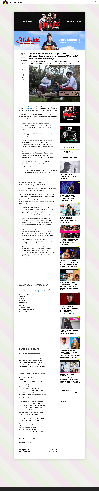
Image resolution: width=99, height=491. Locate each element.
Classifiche (60, 2)
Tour (68, 2)
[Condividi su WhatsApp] (23, 69)
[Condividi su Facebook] (23, 72)
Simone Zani (23, 60)
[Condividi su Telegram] (23, 77)
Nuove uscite (50, 2)
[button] (23, 80)
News (32, 2)
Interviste (40, 2)
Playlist (83, 2)
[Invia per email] (23, 83)
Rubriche (75, 2)
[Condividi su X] (23, 75)
